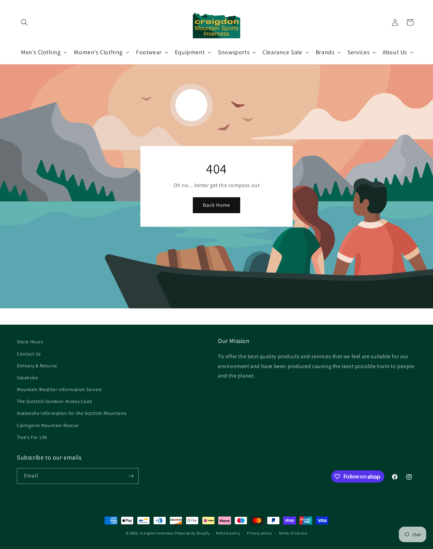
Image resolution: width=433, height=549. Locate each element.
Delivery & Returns (37, 366)
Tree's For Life (32, 437)
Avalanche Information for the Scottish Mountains (72, 413)
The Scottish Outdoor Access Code (54, 401)
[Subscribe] (130, 476)
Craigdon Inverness (157, 533)
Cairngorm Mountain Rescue (48, 425)
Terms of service (293, 533)
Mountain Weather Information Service (59, 389)
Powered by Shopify (192, 533)
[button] (24, 22)
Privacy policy (259, 533)
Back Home (216, 205)
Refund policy (228, 533)
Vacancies (27, 377)
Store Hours (30, 342)
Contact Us (29, 354)
